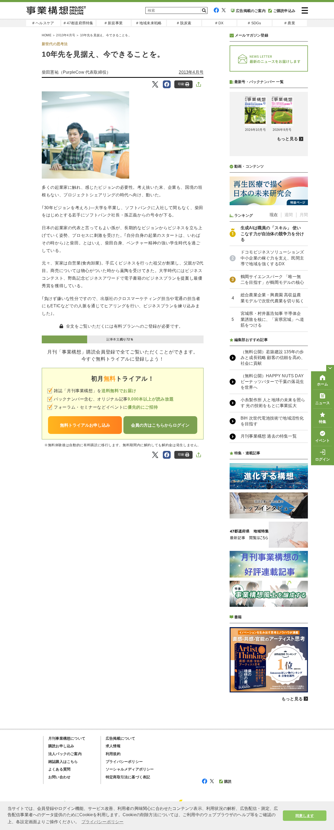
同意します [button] (304, 816)
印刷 (181, 84)
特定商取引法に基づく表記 (128, 777)
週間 (288, 215)
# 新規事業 (114, 23)
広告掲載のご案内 (251, 11)
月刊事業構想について (66, 738)
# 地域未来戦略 (149, 23)
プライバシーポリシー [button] (102, 822)
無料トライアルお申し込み (85, 425)
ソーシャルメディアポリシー (130, 769)
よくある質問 (59, 769)
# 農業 (289, 23)
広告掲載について (120, 738)
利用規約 (113, 754)
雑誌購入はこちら (63, 761)
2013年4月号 (65, 35)
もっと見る (287, 139)
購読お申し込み (61, 746)
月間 (304, 215)
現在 (274, 215)
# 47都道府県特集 (78, 23)
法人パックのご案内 (65, 754)
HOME (46, 35)
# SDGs (254, 23)
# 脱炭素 (184, 23)
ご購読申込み (284, 11)
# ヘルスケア (43, 23)
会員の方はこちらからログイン (160, 425)
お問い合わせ (59, 777)
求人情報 (113, 746)
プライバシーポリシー (124, 761)
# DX (219, 23)
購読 (227, 781)
